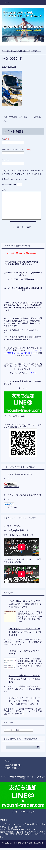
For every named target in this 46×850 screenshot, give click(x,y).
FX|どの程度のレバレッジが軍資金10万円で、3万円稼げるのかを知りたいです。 (25, 603)
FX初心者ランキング (11, 487)
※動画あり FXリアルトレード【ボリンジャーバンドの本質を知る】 (25, 631)
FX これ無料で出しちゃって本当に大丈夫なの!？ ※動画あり (24, 678)
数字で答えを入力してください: (15, 179)
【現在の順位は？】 (12, 765)
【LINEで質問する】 (12, 768)
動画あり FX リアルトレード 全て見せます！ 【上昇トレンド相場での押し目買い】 (25, 700)
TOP (21, 51)
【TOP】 (8, 761)
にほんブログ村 (10, 507)
